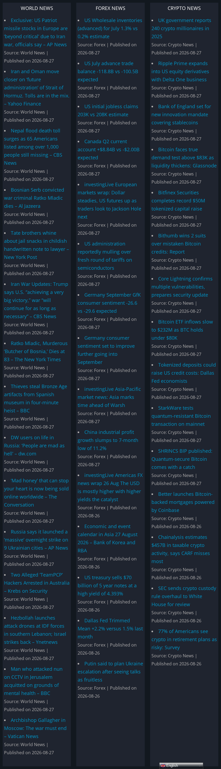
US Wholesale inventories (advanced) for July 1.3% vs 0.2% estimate (110, 28)
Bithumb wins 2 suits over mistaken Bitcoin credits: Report (178, 243)
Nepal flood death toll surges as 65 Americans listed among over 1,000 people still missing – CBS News (33, 146)
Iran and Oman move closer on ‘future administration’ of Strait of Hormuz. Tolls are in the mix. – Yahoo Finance (37, 87)
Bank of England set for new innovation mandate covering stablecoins (181, 114)
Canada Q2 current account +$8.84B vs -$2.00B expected (109, 149)
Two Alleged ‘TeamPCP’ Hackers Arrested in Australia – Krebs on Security (37, 582)
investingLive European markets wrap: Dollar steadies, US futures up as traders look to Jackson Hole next (109, 200)
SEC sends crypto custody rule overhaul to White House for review (183, 596)
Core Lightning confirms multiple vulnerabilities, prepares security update (182, 286)
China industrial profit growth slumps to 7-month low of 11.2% (108, 440)
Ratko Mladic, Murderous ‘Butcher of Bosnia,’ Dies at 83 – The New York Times (36, 351)
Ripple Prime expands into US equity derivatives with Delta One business (180, 71)
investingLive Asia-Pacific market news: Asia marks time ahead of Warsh (109, 397)
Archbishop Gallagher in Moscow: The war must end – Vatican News (35, 728)
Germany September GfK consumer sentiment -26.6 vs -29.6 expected (109, 303)
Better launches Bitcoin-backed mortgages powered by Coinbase (183, 502)
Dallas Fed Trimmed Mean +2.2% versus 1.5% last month (110, 628)
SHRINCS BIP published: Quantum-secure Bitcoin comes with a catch (181, 459)
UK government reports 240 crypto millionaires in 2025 (181, 28)
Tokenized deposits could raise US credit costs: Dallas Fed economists (183, 372)
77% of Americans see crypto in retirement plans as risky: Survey (184, 639)
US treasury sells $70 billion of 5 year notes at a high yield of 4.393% (107, 585)
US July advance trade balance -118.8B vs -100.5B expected (108, 71)
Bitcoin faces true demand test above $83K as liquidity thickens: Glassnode (184, 157)
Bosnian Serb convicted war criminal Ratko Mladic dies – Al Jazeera (34, 198)
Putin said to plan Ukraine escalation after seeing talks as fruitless (110, 671)
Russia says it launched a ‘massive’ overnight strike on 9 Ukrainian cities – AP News (36, 539)
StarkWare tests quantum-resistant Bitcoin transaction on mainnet (181, 416)
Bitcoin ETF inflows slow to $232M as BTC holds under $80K (182, 329)
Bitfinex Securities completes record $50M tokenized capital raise (178, 200)
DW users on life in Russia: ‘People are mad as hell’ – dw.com (34, 445)
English (171, 766)
